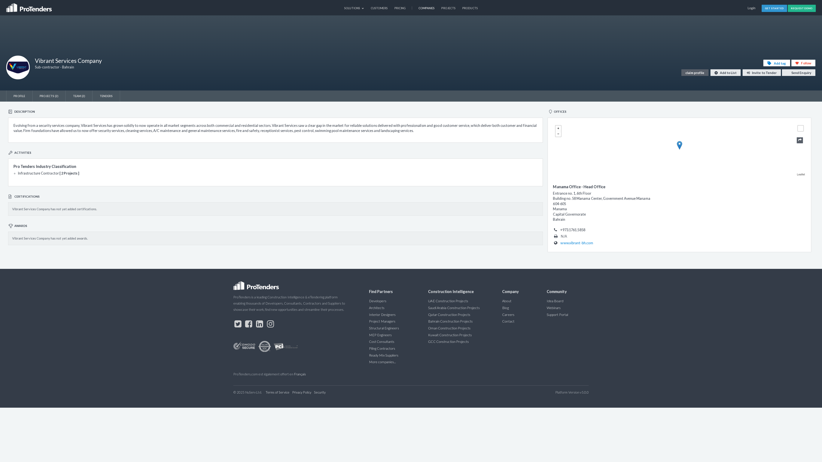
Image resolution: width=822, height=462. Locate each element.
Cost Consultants (382, 342)
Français (300, 374)
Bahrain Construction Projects (450, 321)
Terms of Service (277, 392)
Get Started (774, 8)
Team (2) (79, 96)
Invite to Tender (764, 73)
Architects (376, 308)
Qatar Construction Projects (449, 315)
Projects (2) (49, 96)
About (506, 301)
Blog (505, 308)
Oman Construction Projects (449, 328)
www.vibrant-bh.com (576, 243)
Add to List (728, 73)
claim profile (694, 73)
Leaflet (801, 174)
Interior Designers (382, 315)
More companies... (382, 362)
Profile (19, 96)
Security (320, 392)
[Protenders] (29, 6)
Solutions (352, 8)
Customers (379, 8)
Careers (508, 315)
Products (470, 8)
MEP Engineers (380, 335)
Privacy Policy (301, 392)
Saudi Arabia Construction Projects (454, 308)
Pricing (400, 8)
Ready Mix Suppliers (384, 355)
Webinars (554, 308)
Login (752, 8)
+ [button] (558, 128)
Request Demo (802, 8)
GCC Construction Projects (448, 342)
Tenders (106, 96)
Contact (508, 321)
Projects (448, 8)
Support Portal (557, 315)
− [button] (558, 134)
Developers (377, 301)
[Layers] (800, 128)
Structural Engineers (384, 328)
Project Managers (382, 321)
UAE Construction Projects (448, 301)
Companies (426, 8)
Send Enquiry (801, 73)
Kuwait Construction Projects (450, 335)
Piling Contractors (382, 348)
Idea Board (555, 301)
